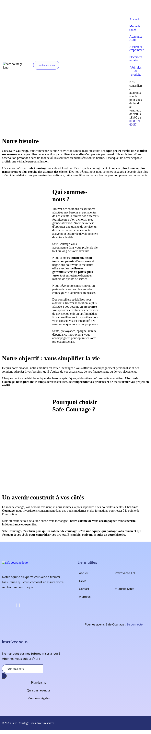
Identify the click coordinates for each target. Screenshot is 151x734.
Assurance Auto (135, 38)
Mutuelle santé (134, 28)
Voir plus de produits (136, 71)
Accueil (134, 19)
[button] (135, 8)
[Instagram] (19, 605)
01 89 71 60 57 (134, 122)
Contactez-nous (46, 65)
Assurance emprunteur (136, 48)
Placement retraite (135, 58)
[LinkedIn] (16, 605)
